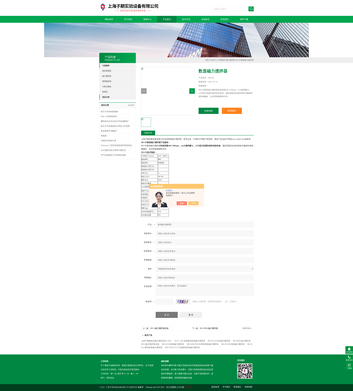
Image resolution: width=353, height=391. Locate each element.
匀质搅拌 (105, 66)
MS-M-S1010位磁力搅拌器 (219, 341)
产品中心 (213, 60)
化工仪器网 (171, 387)
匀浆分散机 (106, 87)
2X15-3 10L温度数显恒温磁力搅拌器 (189, 341)
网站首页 (109, 19)
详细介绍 (148, 133)
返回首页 (215, 387)
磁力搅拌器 (106, 76)
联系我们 (225, 19)
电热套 (104, 136)
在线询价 (208, 111)
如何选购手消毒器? (109, 131)
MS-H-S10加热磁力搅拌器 (173, 344)
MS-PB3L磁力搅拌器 (209, 328)
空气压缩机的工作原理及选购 (113, 155)
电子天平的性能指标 (109, 112)
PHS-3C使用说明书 (109, 116)
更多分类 (105, 97)
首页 (207, 60)
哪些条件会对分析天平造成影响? (115, 121)
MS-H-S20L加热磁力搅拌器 (232, 344)
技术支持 (186, 19)
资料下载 (244, 19)
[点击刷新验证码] (183, 301)
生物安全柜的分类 (108, 141)
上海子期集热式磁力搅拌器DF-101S (156, 341)
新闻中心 (147, 19)
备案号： (141, 387)
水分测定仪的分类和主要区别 (113, 150)
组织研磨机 (106, 71)
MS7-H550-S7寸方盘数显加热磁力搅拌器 (182, 347)
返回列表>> (247, 328)
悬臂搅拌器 (106, 81)
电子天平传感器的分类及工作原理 (115, 126)
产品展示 (167, 19)
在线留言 (205, 19)
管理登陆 (248, 387)
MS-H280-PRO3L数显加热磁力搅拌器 (202, 344)
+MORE (130, 105)
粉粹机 (105, 92)
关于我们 (128, 19)
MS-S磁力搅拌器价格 (159, 328)
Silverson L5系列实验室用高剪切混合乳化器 (117, 145)
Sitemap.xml (151, 387)
